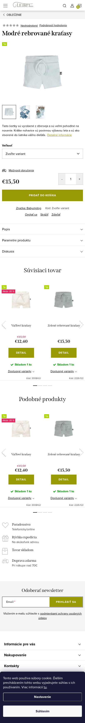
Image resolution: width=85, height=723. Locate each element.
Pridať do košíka (42, 195)
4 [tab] (50, 385)
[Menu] (5, 5)
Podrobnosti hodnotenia (53, 25)
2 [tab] (40, 385)
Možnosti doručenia (21, 170)
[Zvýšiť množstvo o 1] (79, 178)
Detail (21, 353)
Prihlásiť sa (66, 602)
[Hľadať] (64, 5)
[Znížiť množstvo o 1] (62, 178)
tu (45, 687)
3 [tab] (45, 385)
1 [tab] (35, 385)
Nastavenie (42, 696)
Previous (4, 325)
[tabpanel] (21, 330)
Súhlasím (43, 711)
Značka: (28, 208)
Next (81, 325)
